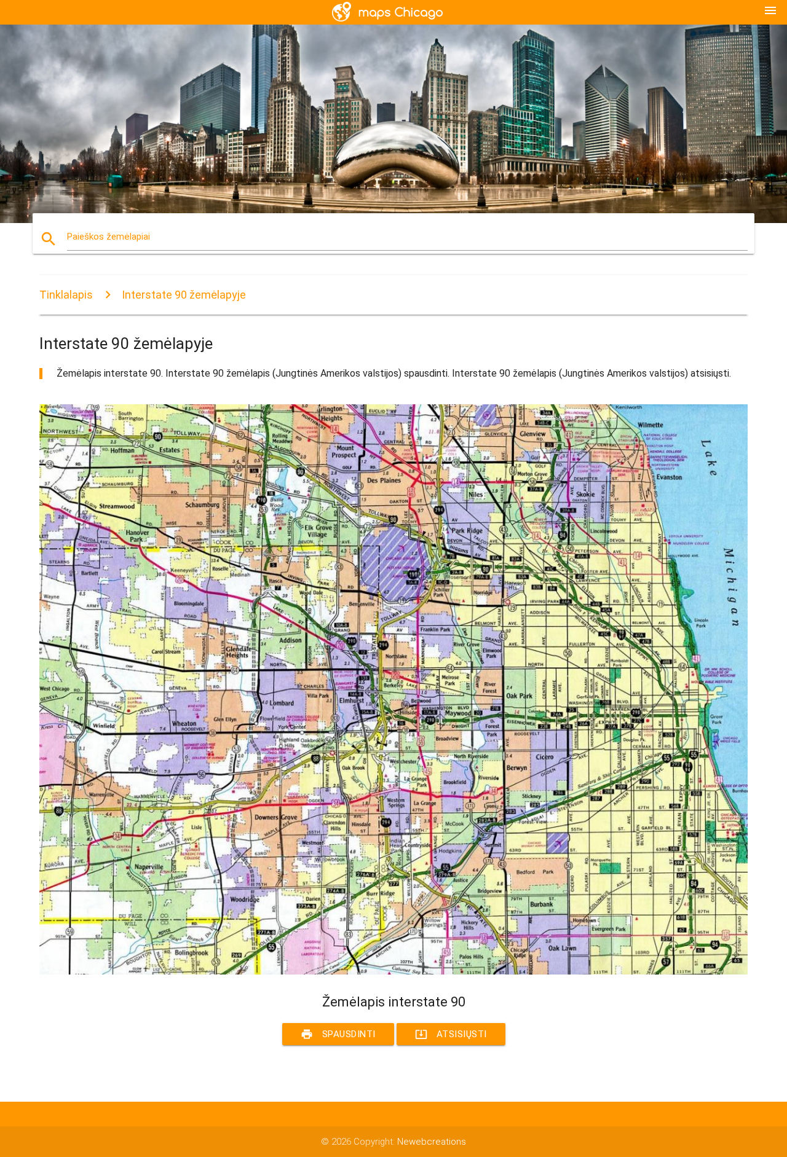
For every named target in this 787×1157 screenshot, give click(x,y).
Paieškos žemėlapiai (108, 236)
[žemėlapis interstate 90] (393, 971)
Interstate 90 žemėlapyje (184, 294)
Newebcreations (431, 1141)
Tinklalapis (66, 294)
